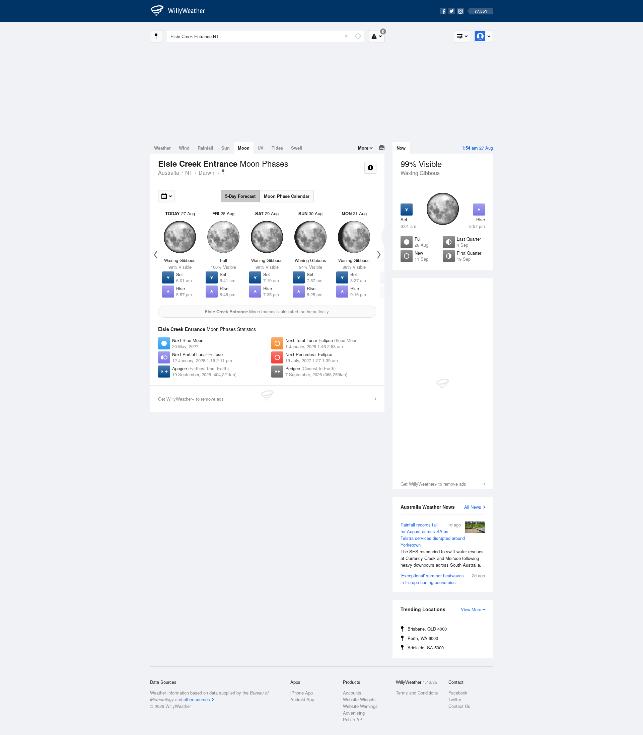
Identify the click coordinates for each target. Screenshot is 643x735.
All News (472, 507)
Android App (302, 699)
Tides (277, 148)
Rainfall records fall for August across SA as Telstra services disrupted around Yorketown (442, 544)
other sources (197, 699)
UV (261, 148)
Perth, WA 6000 (423, 638)
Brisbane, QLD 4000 (427, 629)
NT (189, 172)
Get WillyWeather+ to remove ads (433, 484)
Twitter (454, 699)
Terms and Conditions (417, 692)
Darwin (207, 172)
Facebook (458, 692)
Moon (243, 148)
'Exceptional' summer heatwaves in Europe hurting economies (443, 578)
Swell (296, 148)
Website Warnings (360, 706)
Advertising (354, 713)
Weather (162, 148)
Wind (184, 148)
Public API (353, 719)
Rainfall (205, 148)
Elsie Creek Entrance (223, 172)
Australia (168, 172)
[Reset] (346, 36)
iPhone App (301, 692)
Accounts (352, 692)
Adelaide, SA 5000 (426, 647)
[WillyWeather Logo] (181, 11)
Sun (225, 148)
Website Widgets (359, 699)
